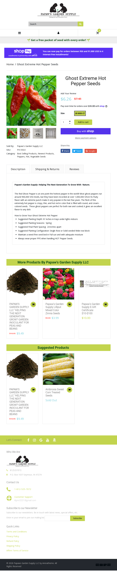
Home (10, 64)
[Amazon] (54, 440)
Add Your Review (68, 93)
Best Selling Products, (27, 153)
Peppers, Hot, (23, 156)
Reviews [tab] (74, 169)
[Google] (41, 440)
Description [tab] (18, 169)
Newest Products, (46, 153)
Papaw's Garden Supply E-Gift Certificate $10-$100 (91, 308)
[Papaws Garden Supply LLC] (58, 10)
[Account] (58, 33)
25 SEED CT (80, 113)
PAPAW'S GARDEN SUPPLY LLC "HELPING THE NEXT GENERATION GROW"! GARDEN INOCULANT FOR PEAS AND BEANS (19, 316)
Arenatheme (48, 563)
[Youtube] (48, 440)
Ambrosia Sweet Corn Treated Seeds (55, 392)
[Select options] (33, 304)
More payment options (85, 138)
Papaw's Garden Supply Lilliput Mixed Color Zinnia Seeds (55, 308)
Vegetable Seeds (38, 156)
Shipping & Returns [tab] (47, 169)
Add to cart (83, 122)
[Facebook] (28, 440)
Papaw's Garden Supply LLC (30, 146)
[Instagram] (34, 440)
